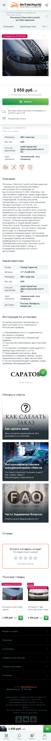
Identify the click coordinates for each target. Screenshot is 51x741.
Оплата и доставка (11, 666)
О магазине (8, 649)
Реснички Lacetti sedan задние (12, 608)
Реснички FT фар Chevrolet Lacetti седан (38, 608)
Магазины (7, 640)
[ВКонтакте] (26, 719)
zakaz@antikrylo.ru (29, 687)
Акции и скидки (10, 631)
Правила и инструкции (13, 657)
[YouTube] (18, 719)
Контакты (7, 675)
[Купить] (20, 618)
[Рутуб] (33, 719)
